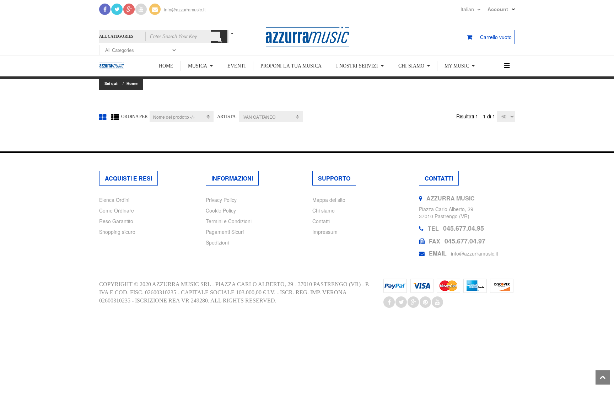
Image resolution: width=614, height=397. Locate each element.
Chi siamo (323, 210)
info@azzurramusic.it (185, 9)
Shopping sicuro (117, 231)
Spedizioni (217, 242)
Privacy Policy (221, 199)
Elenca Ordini (114, 199)
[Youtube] (141, 9)
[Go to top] (603, 377)
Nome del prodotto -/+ (174, 117)
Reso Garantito (116, 221)
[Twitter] (117, 9)
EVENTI (236, 66)
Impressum (325, 231)
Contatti (321, 221)
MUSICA (197, 66)
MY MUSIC (457, 66)
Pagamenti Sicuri (225, 231)
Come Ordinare (116, 210)
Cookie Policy (221, 210)
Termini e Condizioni (229, 221)
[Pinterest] (425, 302)
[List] (115, 116)
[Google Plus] (129, 9)
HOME (166, 66)
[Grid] (102, 116)
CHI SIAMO (411, 66)
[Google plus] (413, 302)
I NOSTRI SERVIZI (357, 66)
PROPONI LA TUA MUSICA (291, 66)
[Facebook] (105, 9)
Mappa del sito (328, 199)
